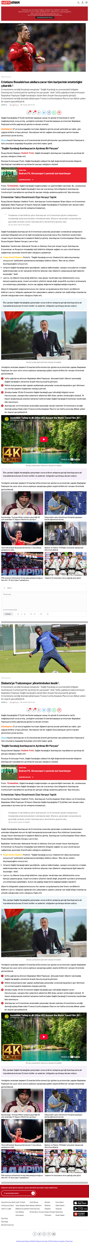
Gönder (8, 614)
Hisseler (48, 1209)
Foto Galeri (60, 1202)
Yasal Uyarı (69, 1241)
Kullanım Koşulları (59, 1241)
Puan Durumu (35, 1209)
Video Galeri (60, 1205)
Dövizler (48, 1205)
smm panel (20, 1215)
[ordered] (31, 614)
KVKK (50, 1241)
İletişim (27, 1241)
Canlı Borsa (34, 1202)
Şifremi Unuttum (7, 1225)
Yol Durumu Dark (7, 1205)
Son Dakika (20, 1212)
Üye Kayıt (4, 1222)
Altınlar (47, 1202)
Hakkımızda (20, 1241)
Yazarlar (59, 1209)
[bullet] (34, 614)
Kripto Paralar (50, 1212)
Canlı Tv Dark (20, 1202)
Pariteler (48, 1215)
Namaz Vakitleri (35, 1205)
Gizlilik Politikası (36, 1241)
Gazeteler (59, 1212)
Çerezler (45, 1241)
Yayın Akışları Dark (22, 1205)
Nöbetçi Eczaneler (22, 1209)
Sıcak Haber (60, 1215)
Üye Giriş (4, 1218)
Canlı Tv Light (6, 1209)
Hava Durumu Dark (8, 1202)
